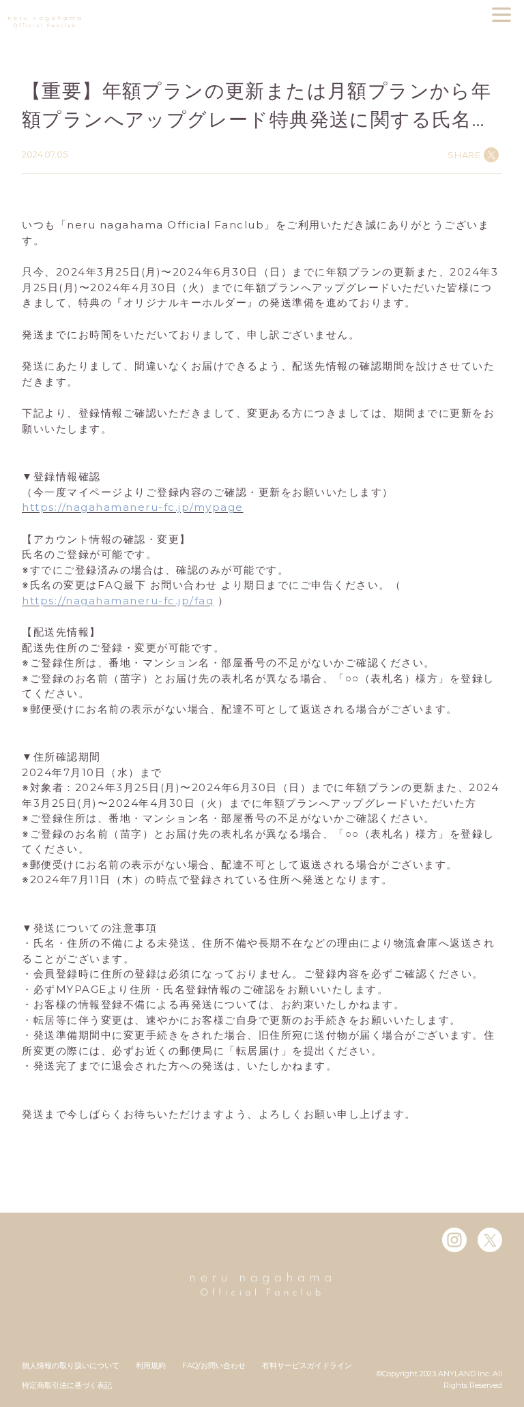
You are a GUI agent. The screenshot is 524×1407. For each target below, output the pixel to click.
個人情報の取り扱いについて (70, 1365)
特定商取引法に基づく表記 (67, 1385)
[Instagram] (454, 1240)
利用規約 (151, 1365)
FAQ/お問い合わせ (214, 1365)
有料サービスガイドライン (307, 1365)
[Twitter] (490, 1240)
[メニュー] (501, 15)
